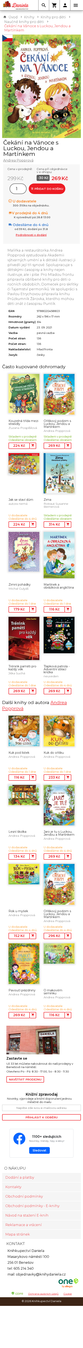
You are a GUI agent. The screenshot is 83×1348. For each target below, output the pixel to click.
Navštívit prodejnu (25, 1079)
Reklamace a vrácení (23, 1225)
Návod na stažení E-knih (27, 1215)
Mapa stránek (17, 1234)
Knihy (29, 17)
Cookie (67, 1293)
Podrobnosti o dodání (31, 235)
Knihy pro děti (53, 17)
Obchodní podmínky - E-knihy (32, 1206)
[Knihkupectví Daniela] (16, 5)
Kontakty (13, 1187)
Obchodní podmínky (24, 1196)
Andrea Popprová (18, 160)
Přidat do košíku (48, 188)
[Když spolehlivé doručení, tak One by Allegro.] (68, 1287)
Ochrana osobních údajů (43, 1293)
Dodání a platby (19, 1177)
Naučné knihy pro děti (24, 22)
